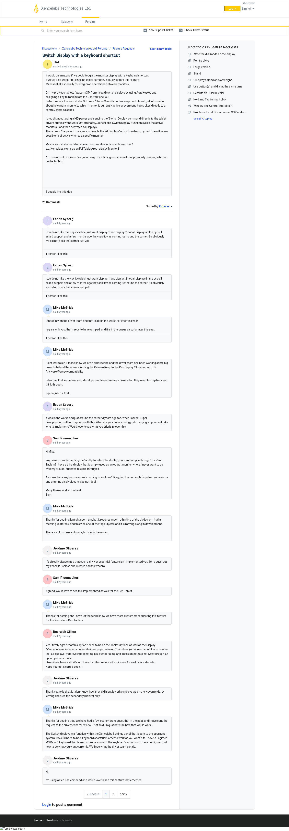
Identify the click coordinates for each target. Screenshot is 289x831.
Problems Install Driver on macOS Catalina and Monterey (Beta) (232, 112)
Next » (123, 794)
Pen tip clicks (201, 60)
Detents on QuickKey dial (208, 93)
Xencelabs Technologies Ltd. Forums (84, 48)
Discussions (49, 48)
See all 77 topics (202, 118)
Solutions (67, 21)
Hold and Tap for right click (209, 99)
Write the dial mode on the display (214, 54)
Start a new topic (161, 48)
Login (46, 804)
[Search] (43, 31)
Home (43, 21)
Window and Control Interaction (212, 105)
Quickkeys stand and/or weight (212, 80)
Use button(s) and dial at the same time (217, 86)
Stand (197, 73)
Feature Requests (124, 48)
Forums (90, 21)
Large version (201, 67)
